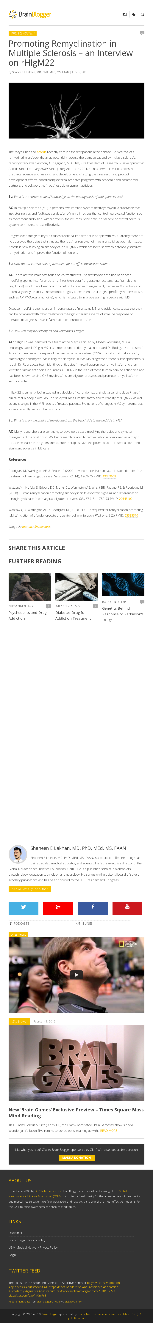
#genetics (31, 1291)
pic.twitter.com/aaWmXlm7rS (27, 1295)
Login (12, 1255)
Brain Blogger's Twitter (49, 1301)
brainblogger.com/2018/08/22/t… (95, 1291)
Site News (19, 1021)
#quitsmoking (34, 1287)
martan (27, 527)
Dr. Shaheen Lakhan (48, 1191)
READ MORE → (110, 1131)
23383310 (131, 515)
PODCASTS (21, 923)
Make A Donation (76, 1158)
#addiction (113, 1283)
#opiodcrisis (17, 1287)
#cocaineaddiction (69, 1287)
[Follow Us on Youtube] (127, 908)
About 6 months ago (19, 1301)
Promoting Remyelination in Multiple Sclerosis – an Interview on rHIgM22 (71, 53)
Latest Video (18, 934)
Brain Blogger (49, 1314)
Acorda (41, 152)
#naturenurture (49, 1291)
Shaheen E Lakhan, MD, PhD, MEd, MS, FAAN (40, 72)
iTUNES (87, 923)
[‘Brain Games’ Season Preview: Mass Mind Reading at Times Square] (76, 975)
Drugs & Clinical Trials (22, 33)
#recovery (67, 1291)
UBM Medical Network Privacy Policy (33, 1247)
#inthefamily (16, 1291)
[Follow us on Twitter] (23, 908)
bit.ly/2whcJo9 (96, 1283)
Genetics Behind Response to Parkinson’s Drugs (122, 614)
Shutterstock (43, 527)
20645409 (125, 499)
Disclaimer (15, 1233)
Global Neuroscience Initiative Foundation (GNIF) (107, 1314)
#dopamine (110, 1287)
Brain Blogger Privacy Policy (27, 1240)
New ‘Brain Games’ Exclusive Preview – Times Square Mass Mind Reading (76, 1112)
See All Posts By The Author (30, 889)
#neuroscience (92, 1287)
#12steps (50, 1287)
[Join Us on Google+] (58, 908)
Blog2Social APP (73, 1301)
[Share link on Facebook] (93, 908)
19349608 (109, 476)
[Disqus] (76, 687)
